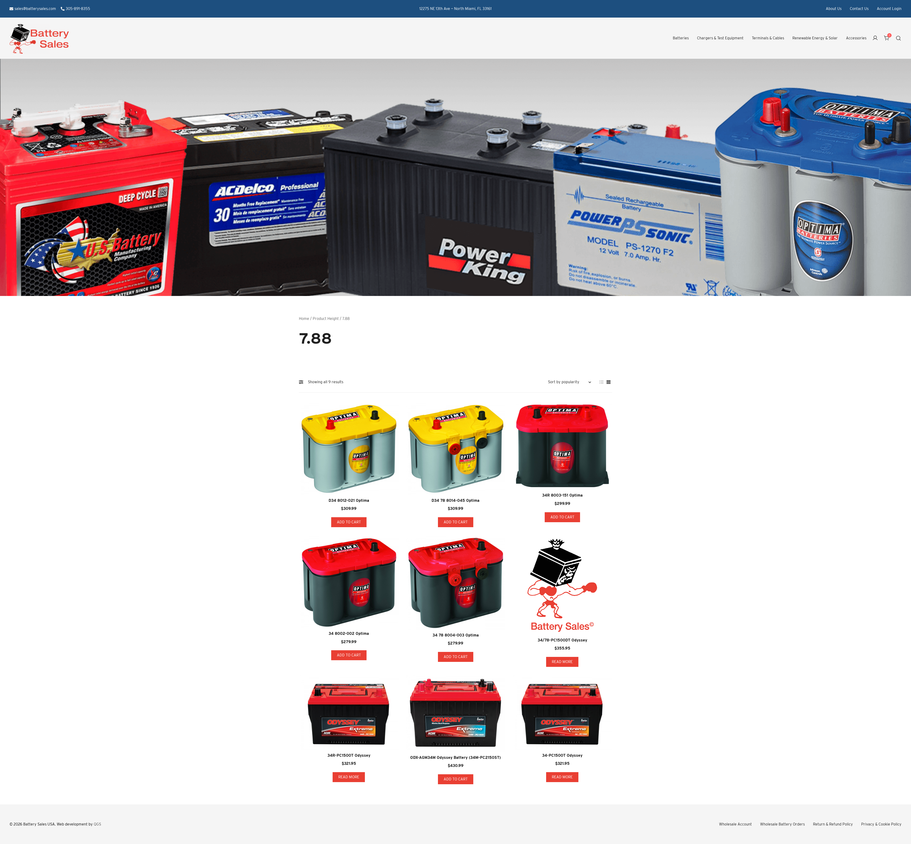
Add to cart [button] (349, 522)
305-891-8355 (78, 8)
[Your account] (875, 38)
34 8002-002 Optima (349, 633)
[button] (302, 382)
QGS (97, 824)
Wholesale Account (735, 824)
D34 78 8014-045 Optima (455, 500)
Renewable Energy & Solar (815, 38)
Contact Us (859, 8)
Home (304, 318)
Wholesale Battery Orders (782, 824)
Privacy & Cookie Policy (881, 824)
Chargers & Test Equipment (720, 38)
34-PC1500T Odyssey (562, 755)
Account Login (889, 8)
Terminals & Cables (768, 38)
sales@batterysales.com (35, 8)
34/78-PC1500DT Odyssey (562, 640)
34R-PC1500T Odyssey (348, 755)
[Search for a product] (899, 38)
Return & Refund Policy (833, 824)
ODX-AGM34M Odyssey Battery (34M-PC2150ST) (455, 757)
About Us (833, 8)
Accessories (856, 38)
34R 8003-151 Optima (562, 495)
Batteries (681, 38)
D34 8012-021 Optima (349, 500)
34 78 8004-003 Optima (455, 635)
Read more (562, 662)
